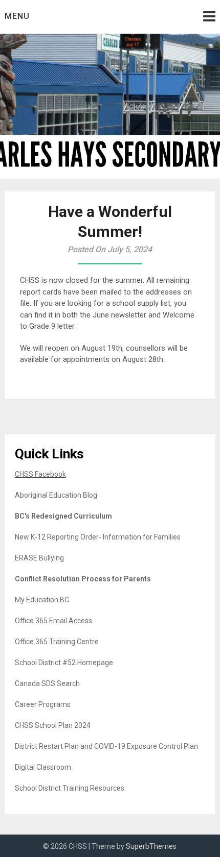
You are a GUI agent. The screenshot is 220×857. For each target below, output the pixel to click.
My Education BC (42, 600)
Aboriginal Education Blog (56, 495)
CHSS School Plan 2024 (53, 725)
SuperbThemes (151, 846)
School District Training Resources (69, 788)
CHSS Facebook (40, 474)
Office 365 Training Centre (57, 642)
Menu (17, 16)
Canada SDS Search (47, 683)
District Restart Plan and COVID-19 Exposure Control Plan (106, 746)
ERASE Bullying (39, 558)
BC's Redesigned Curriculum (63, 516)
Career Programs (43, 704)
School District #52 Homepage (64, 662)
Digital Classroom (43, 767)
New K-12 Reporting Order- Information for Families (98, 537)
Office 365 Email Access (53, 621)
